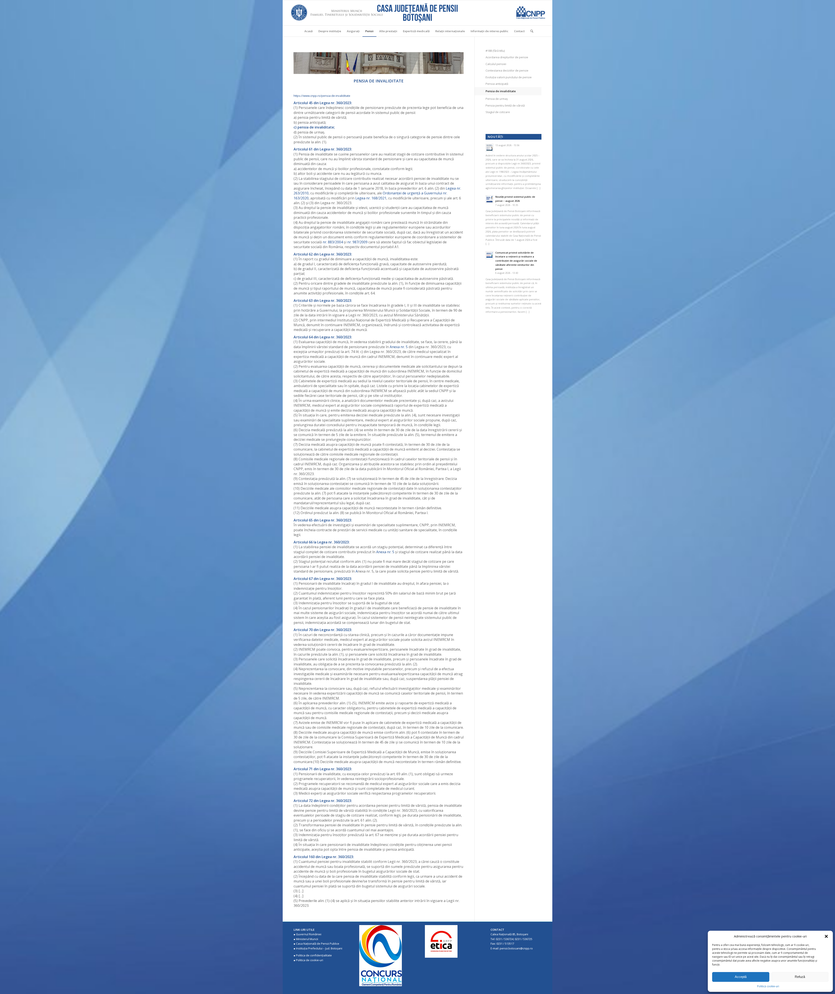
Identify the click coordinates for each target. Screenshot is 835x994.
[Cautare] (530, 31)
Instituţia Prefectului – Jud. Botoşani (319, 948)
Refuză (800, 977)
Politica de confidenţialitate (314, 955)
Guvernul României (308, 934)
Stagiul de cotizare (498, 112)
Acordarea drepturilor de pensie (507, 57)
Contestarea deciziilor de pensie (507, 70)
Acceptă (740, 977)
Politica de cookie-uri (309, 960)
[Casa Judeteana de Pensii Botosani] (417, 12)
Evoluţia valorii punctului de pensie (509, 77)
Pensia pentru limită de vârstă (505, 105)
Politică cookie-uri (768, 986)
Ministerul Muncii (307, 939)
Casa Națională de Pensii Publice (317, 944)
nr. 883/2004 (333, 242)
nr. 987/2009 (357, 242)
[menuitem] (309, 31)
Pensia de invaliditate (501, 91)
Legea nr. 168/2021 (370, 198)
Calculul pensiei (496, 64)
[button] (826, 936)
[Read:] (489, 148)
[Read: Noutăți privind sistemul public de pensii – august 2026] (489, 199)
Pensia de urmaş (497, 99)
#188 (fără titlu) (495, 51)
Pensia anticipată (497, 84)
